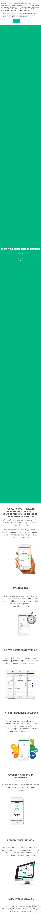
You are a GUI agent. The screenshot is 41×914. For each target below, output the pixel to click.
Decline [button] (25, 21)
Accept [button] (16, 21)
